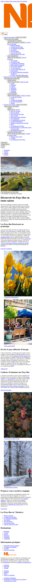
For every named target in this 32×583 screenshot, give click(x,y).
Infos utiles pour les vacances (11, 545)
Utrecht (12, 83)
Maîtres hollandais (15, 45)
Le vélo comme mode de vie (18, 69)
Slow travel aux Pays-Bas (17, 114)
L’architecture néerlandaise (17, 63)
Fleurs (12, 124)
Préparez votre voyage (16, 136)
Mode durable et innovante (17, 65)
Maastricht (6, 535)
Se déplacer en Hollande (10, 547)
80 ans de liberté (15, 113)
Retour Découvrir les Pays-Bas (12, 78)
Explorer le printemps (6, 248)
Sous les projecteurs (13, 56)
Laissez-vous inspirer (9, 37)
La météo (13, 138)
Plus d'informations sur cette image (9, 192)
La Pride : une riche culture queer (19, 75)
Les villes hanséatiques (16, 101)
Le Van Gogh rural (15, 68)
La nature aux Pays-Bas (17, 47)
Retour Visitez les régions (14, 95)
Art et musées (14, 60)
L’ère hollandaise (15, 118)
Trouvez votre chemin (9, 104)
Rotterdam (13, 85)
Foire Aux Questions (9, 550)
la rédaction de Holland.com (23, 562)
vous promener (11, 378)
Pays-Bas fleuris (15, 51)
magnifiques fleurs (5, 237)
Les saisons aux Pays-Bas (17, 126)
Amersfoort (13, 92)
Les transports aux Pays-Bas (18, 139)
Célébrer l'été (4, 369)
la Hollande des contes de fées (15, 504)
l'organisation (6, 562)
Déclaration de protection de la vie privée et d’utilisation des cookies (15, 580)
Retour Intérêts (11, 109)
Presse (5, 573)
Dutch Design (14, 71)
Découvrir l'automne (6, 390)
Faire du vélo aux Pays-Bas (18, 54)
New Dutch (14, 50)
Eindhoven (13, 88)
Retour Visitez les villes (13, 82)
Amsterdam (13, 89)
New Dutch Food (15, 62)
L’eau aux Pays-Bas (16, 53)
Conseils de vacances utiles (14, 132)
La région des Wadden (16, 100)
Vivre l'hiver (4, 508)
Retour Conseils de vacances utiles (16, 133)
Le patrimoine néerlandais (17, 48)
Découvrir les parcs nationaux (18, 117)
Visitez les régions (12, 94)
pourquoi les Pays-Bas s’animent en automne (12, 386)
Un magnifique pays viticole (18, 120)
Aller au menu (13, 1)
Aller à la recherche (22, 1)
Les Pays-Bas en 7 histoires (14, 40)
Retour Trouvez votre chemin (11, 106)
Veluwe (12, 98)
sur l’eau (12, 364)
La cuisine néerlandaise (17, 121)
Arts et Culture (14, 115)
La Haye (13, 86)
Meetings (6, 572)
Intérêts (9, 108)
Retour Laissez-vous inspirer (11, 39)
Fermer (3, 146)
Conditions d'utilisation (10, 578)
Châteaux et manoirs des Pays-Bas (19, 123)
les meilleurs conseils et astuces (20, 356)
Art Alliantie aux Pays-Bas (17, 130)
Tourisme (6, 571)
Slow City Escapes (15, 111)
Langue (3, 147)
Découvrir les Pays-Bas (10, 77)
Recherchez (4, 142)
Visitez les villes (12, 80)
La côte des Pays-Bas (16, 97)
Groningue (13, 91)
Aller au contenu (5, 1)
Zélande (13, 103)
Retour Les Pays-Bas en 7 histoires (16, 42)
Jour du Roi (28, 238)
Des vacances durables (16, 66)
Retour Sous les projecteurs (14, 57)
